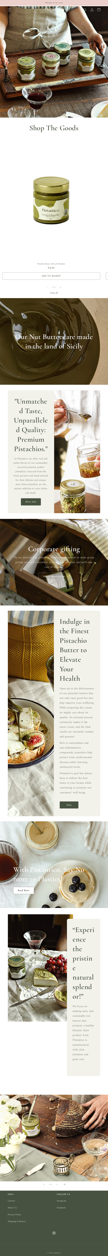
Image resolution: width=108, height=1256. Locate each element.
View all (54, 293)
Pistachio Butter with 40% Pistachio (51, 264)
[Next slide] (57, 1184)
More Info (30, 502)
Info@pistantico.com (54, 576)
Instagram (61, 1201)
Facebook (61, 1208)
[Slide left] (47, 287)
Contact (11, 1201)
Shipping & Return (17, 1221)
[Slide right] (60, 287)
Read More (24, 890)
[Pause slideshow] (64, 1184)
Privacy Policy (14, 1215)
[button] (9, 9)
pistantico (57, 1253)
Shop (69, 805)
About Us (12, 1208)
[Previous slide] (44, 1184)
